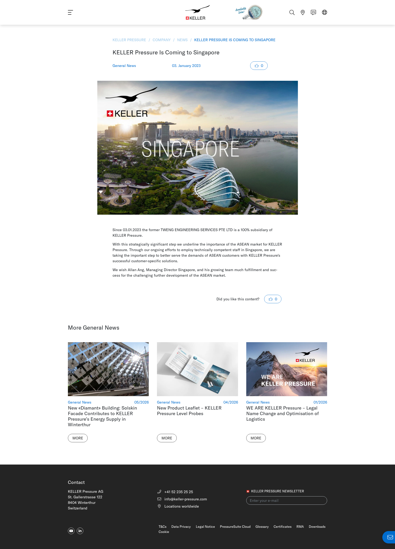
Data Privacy (181, 526)
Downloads (317, 526)
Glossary (262, 526)
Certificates (283, 526)
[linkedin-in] (80, 531)
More (77, 438)
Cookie (164, 532)
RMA (300, 526)
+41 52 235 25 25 (178, 491)
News (182, 39)
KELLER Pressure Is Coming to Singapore (234, 39)
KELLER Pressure (130, 39)
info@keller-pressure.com (185, 499)
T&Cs (162, 526)
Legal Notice (205, 526)
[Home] (197, 12)
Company (162, 39)
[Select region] (324, 13)
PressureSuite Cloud (235, 526)
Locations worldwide (181, 506)
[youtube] (71, 531)
